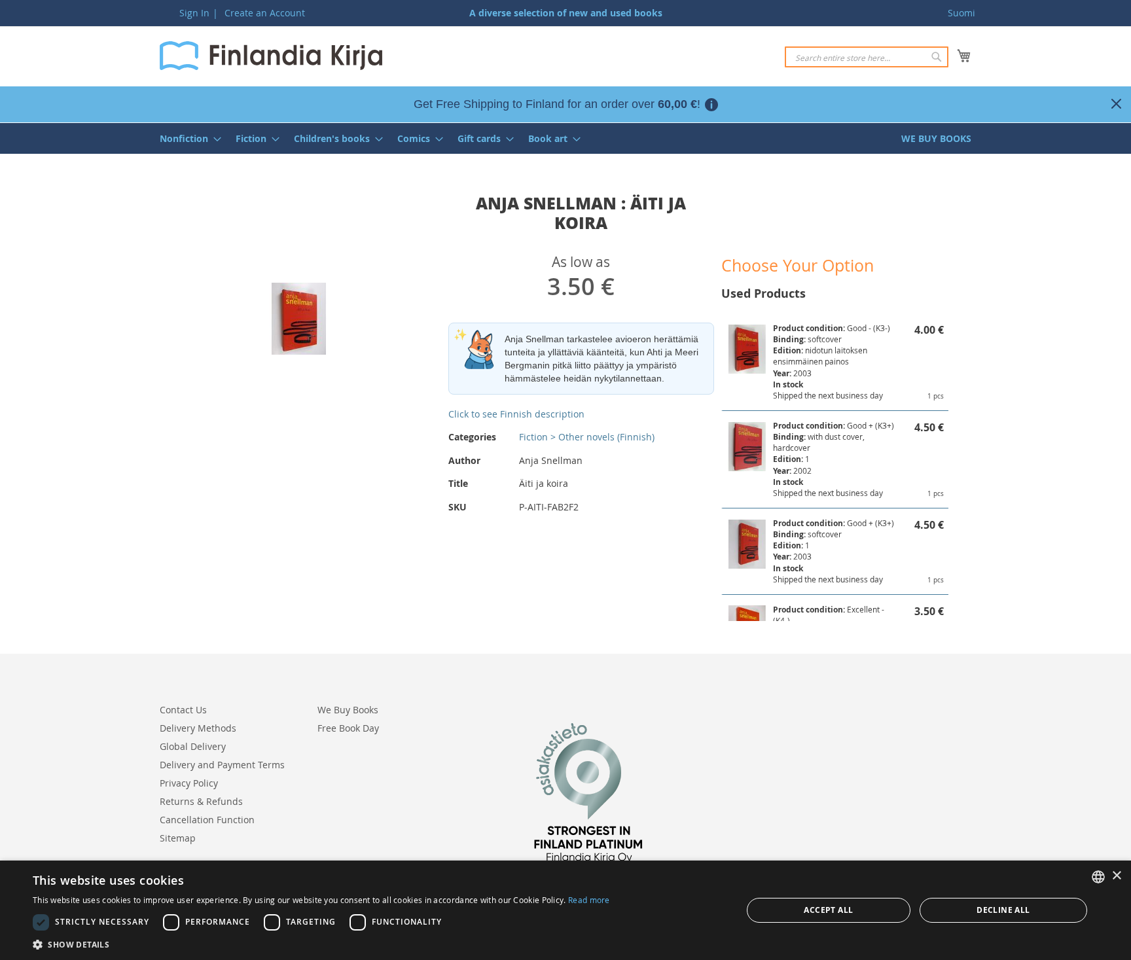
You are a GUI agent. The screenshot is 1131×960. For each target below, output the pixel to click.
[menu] (565, 138)
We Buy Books (347, 709)
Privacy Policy (189, 783)
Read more (589, 900)
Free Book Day (348, 728)
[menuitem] (186, 138)
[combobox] (866, 56)
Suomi (961, 13)
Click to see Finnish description (516, 414)
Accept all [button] (828, 910)
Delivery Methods (198, 728)
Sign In (194, 13)
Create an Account (264, 13)
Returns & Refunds (201, 801)
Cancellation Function (207, 819)
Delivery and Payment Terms (222, 764)
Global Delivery (193, 746)
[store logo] (271, 55)
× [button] (1116, 876)
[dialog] (565, 910)
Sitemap (178, 838)
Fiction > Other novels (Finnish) (587, 437)
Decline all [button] (1003, 910)
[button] (321, 944)
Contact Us (183, 709)
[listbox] (1098, 876)
